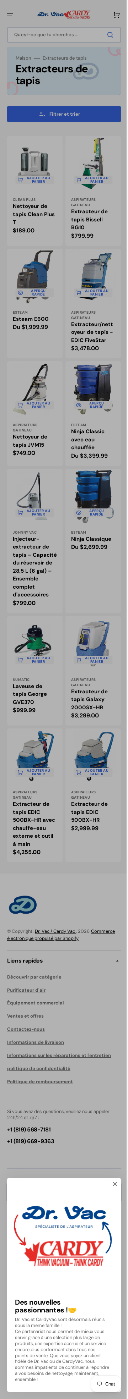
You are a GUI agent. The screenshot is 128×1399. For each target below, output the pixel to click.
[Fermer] (114, 1184)
